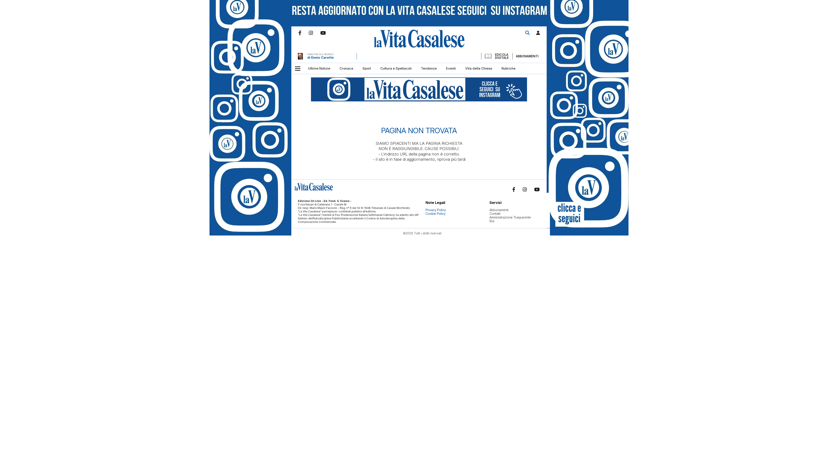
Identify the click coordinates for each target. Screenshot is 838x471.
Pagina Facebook (300, 33)
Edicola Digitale (502, 56)
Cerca (527, 33)
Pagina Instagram (311, 33)
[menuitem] (319, 68)
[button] (538, 34)
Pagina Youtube (323, 33)
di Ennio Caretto (320, 57)
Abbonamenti (527, 56)
